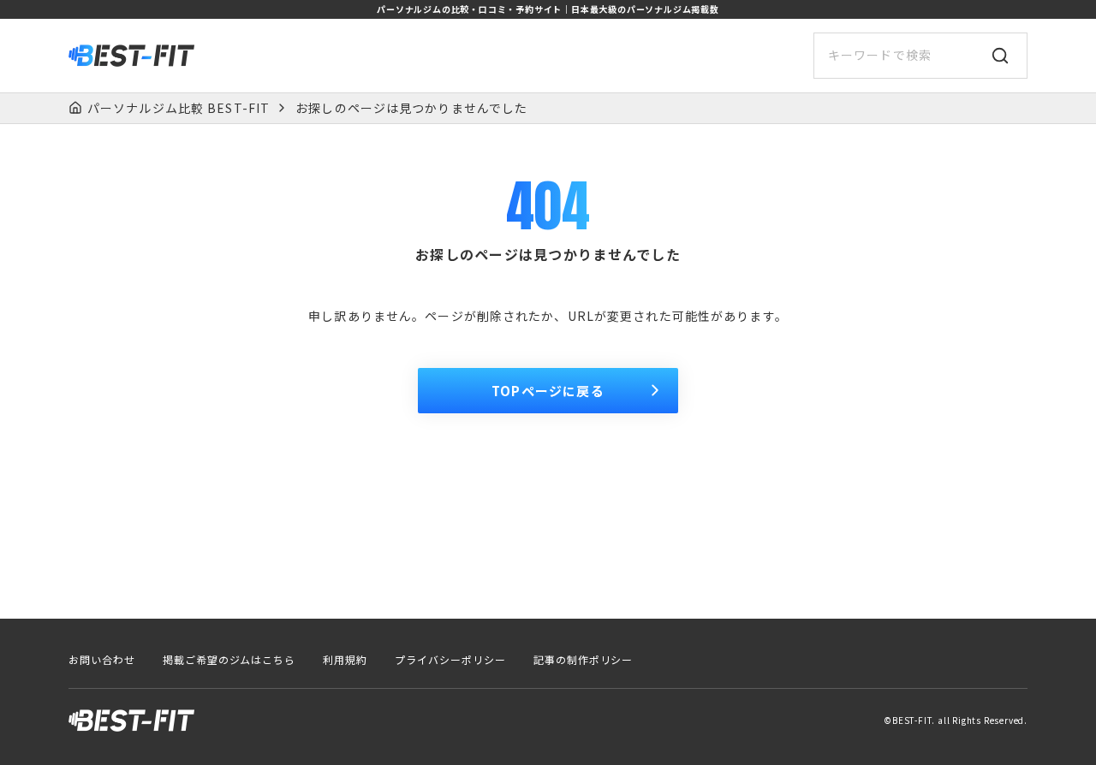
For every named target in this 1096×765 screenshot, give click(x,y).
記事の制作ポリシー (583, 660)
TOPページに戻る (548, 391)
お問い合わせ (101, 660)
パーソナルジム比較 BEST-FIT (178, 108)
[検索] (1000, 55)
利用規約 (345, 660)
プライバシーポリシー (450, 660)
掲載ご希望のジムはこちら (229, 660)
